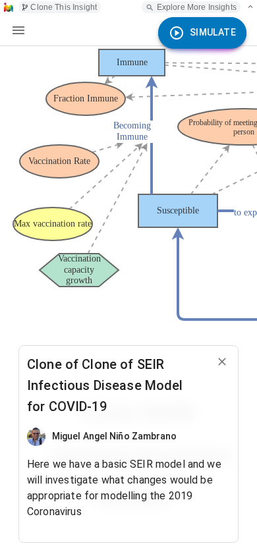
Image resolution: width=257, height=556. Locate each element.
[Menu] (18, 30)
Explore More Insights (197, 7)
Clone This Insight (63, 7)
